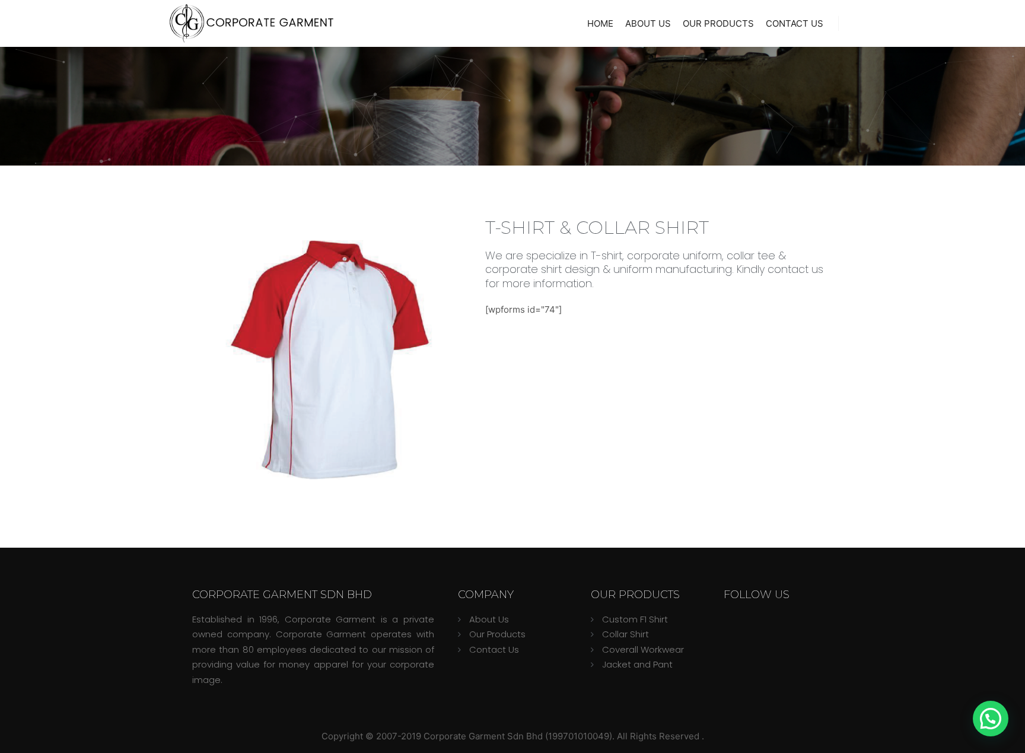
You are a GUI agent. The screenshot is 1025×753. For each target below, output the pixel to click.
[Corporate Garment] (251, 23)
